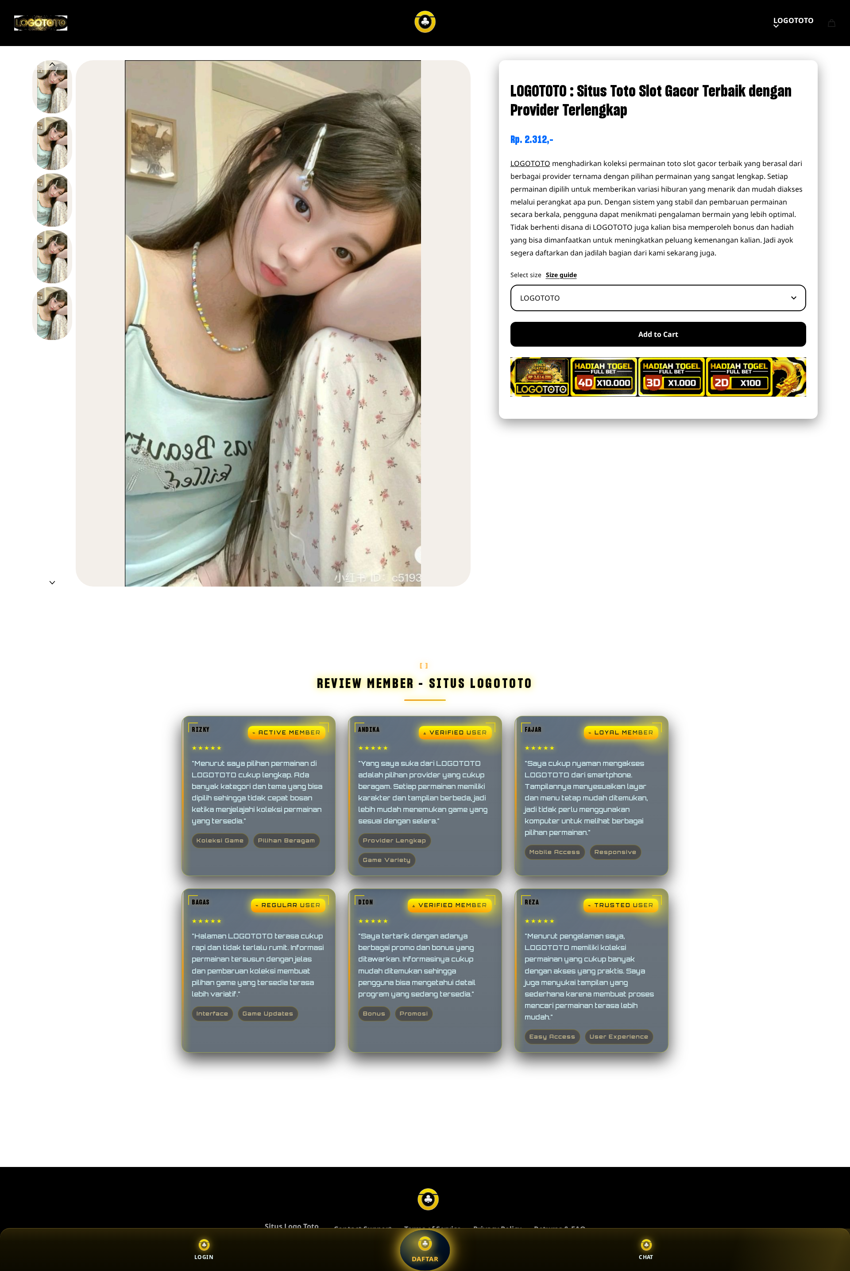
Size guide (561, 275)
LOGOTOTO (793, 20)
